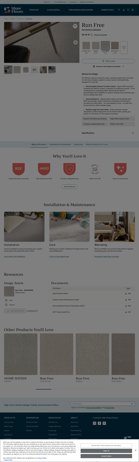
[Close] (136, 450)
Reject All (106, 451)
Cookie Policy (8, 460)
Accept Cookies (106, 456)
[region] (69, 450)
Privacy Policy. (42, 458)
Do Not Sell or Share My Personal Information (106, 445)
